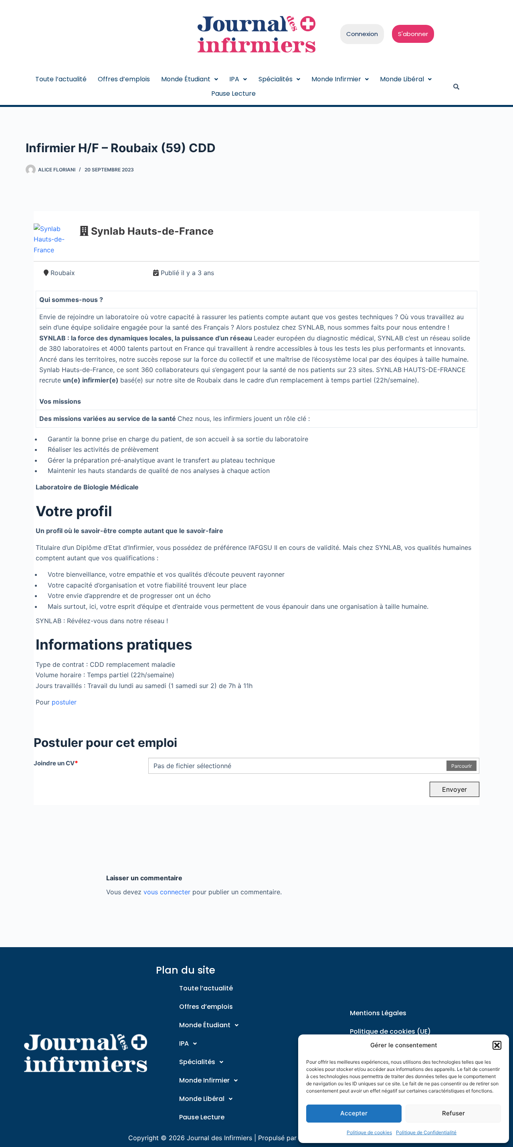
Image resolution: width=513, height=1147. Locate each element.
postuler (64, 702)
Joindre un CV (56, 763)
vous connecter (166, 892)
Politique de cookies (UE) (390, 1031)
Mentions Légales (378, 1013)
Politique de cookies (369, 1132)
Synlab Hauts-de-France (152, 231)
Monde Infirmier (336, 79)
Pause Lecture (233, 93)
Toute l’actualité (61, 79)
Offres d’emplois (124, 79)
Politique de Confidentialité (426, 1132)
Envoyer (454, 789)
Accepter (354, 1113)
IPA (234, 79)
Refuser (453, 1113)
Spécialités (276, 79)
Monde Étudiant (185, 79)
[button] (497, 1045)
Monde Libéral (402, 79)
